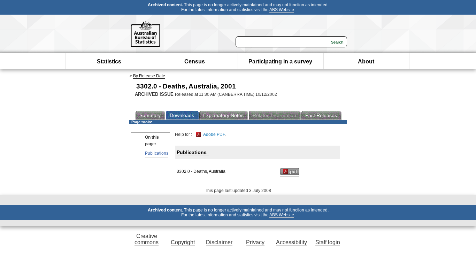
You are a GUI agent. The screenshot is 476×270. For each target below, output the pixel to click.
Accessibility (291, 242)
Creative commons (147, 239)
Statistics (109, 61)
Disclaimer (219, 242)
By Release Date (149, 76)
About (366, 61)
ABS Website (281, 9)
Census (194, 61)
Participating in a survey (280, 61)
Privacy (255, 242)
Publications (156, 153)
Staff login (327, 242)
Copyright (183, 242)
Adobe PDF (213, 134)
